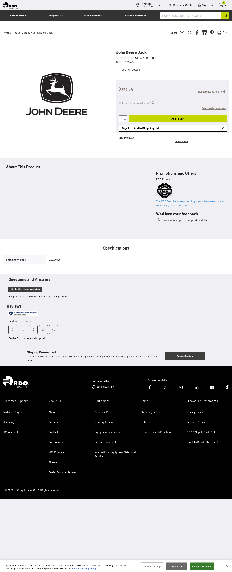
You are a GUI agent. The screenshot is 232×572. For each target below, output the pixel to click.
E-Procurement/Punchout (156, 432)
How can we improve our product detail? (185, 220)
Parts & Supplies (92, 15)
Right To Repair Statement (202, 442)
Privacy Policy (195, 412)
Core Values (56, 442)
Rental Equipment (106, 442)
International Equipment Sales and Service (115, 454)
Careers (53, 422)
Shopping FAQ (149, 412)
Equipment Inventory (107, 432)
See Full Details (131, 69)
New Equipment (104, 422)
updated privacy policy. (84, 568)
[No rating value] (125, 58)
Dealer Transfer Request (63, 472)
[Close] (226, 566)
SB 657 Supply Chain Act (201, 432)
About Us (54, 412)
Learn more (181, 141)
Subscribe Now (185, 356)
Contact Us (55, 432)
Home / (7, 32)
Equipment (54, 15)
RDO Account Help (13, 432)
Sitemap (53, 462)
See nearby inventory (214, 108)
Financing (8, 422)
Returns (145, 422)
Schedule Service (105, 412)
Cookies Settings (152, 566)
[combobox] (194, 15)
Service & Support (134, 15)
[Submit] (225, 15)
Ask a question (147, 57)
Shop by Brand (17, 15)
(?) (223, 91)
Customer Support (14, 412)
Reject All (177, 566)
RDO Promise (56, 452)
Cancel (15, 550)
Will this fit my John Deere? (135, 102)
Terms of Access (197, 422)
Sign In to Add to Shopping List (140, 128)
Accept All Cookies (202, 566)
